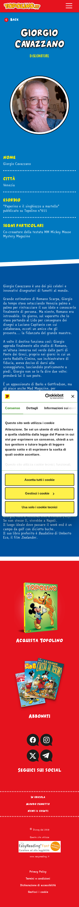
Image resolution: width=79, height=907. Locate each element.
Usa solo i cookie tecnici (39, 507)
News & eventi (38, 810)
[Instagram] (46, 744)
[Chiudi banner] (72, 396)
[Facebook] (33, 744)
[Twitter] (33, 759)
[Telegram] (46, 759)
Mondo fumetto (38, 803)
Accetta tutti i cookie (39, 479)
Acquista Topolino (39, 640)
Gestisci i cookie (37, 493)
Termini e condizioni (38, 878)
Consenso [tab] (12, 408)
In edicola (38, 797)
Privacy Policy (37, 872)
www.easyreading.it (39, 856)
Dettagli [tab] (32, 408)
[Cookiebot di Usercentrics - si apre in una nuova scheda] (47, 396)
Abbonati (39, 716)
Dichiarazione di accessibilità (38, 885)
